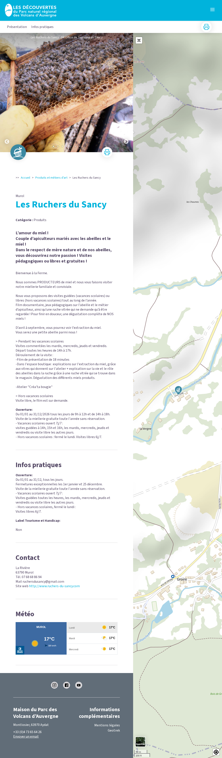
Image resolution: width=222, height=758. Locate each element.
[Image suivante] (126, 92)
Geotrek (114, 730)
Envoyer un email (26, 736)
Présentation (17, 26)
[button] (216, 752)
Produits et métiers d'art (51, 178)
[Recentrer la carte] (139, 40)
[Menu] (212, 9)
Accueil (25, 178)
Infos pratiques (42, 26)
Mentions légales (107, 725)
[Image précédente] (7, 92)
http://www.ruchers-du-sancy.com (54, 586)
